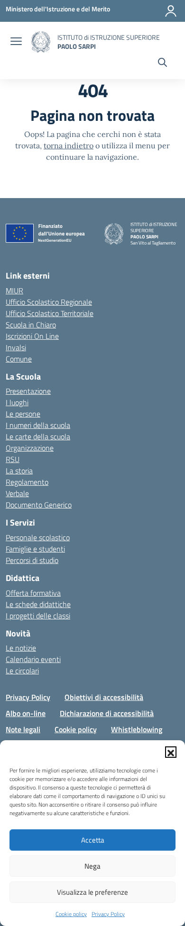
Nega (92, 866)
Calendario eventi (33, 659)
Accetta (92, 840)
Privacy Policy (108, 913)
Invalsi (16, 347)
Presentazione (28, 391)
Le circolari (22, 670)
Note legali (23, 729)
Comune (19, 358)
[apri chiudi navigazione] (16, 42)
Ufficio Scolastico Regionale (49, 302)
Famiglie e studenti (35, 548)
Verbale (17, 493)
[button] (171, 752)
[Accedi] (170, 11)
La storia (19, 470)
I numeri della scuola (38, 425)
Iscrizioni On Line (32, 336)
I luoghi (17, 402)
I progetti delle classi (38, 615)
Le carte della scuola (38, 436)
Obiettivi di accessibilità (104, 697)
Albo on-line (26, 713)
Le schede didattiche (38, 604)
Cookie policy (71, 913)
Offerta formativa (33, 593)
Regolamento (27, 482)
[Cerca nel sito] (162, 63)
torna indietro (68, 145)
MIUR (14, 290)
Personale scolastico (38, 537)
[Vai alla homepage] (40, 42)
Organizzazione (30, 448)
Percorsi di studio (32, 560)
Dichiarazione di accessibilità (107, 713)
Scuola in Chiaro (31, 324)
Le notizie (21, 648)
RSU (12, 459)
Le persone (23, 413)
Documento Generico (39, 504)
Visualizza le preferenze (92, 892)
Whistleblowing (136, 729)
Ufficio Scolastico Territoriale (49, 313)
